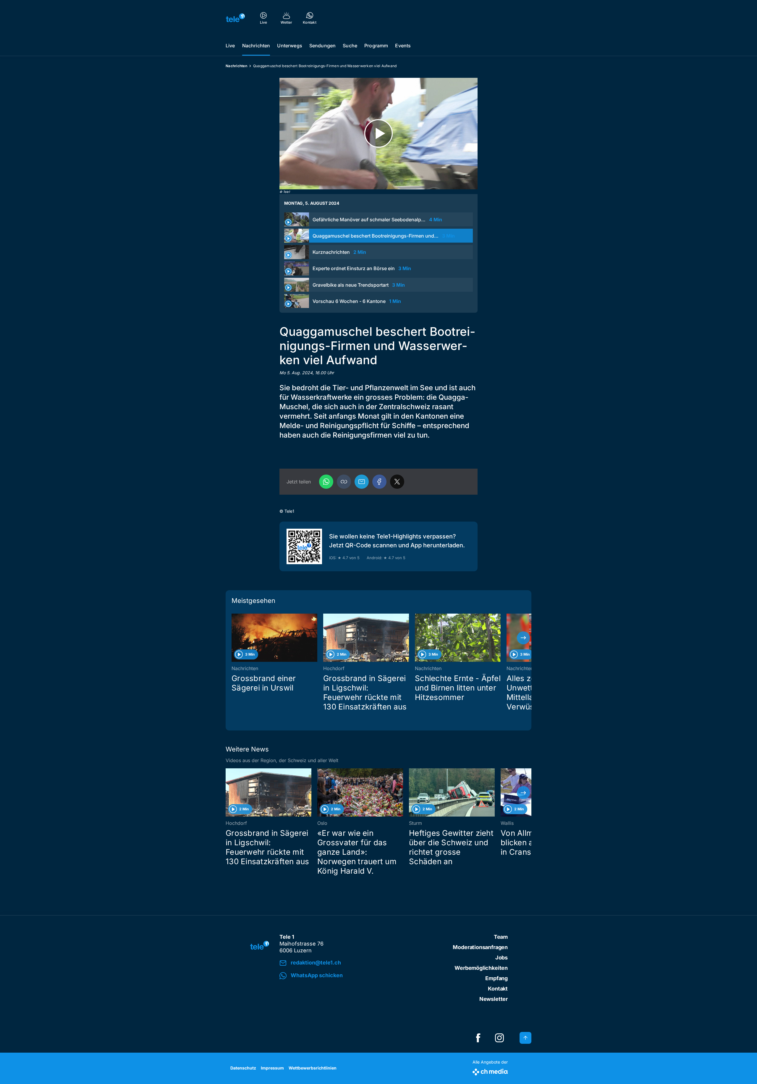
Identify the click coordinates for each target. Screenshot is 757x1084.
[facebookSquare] (478, 1038)
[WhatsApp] (326, 482)
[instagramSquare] (499, 1038)
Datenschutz (243, 1067)
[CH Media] (490, 1071)
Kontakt (498, 988)
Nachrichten (256, 46)
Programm (376, 46)
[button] (344, 482)
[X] (397, 482)
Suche (350, 46)
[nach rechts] (523, 637)
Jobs (501, 957)
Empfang (496, 978)
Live (230, 46)
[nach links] (233, 637)
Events (403, 46)
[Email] (362, 482)
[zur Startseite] (235, 18)
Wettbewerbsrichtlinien (313, 1067)
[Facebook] (379, 482)
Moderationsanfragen (480, 947)
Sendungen (322, 46)
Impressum (272, 1067)
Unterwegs (289, 46)
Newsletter (493, 999)
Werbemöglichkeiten (481, 968)
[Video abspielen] (378, 133)
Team (501, 937)
